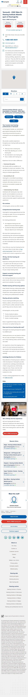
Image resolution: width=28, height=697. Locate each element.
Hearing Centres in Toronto (14, 589)
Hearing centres (14, 586)
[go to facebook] (9, 538)
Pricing (18, 116)
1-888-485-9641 (11, 40)
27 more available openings (13, 30)
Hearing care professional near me (14, 607)
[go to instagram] (18, 538)
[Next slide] (26, 500)
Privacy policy (14, 563)
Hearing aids (9, 116)
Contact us (14, 548)
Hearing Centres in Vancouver (14, 592)
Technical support (14, 531)
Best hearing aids (14, 582)
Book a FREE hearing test (10, 433)
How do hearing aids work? (10, 396)
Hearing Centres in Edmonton (14, 604)
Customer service (14, 551)
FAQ (14, 121)
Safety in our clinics (14, 560)
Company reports (14, 566)
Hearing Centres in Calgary (14, 601)
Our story (14, 545)
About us (14, 543)
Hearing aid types (14, 576)
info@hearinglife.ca (10, 43)
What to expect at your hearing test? (12, 389)
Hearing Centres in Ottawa (14, 598)
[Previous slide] (1, 500)
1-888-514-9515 (14, 517)
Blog (14, 557)
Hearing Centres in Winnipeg (14, 595)
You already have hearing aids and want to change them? (13, 392)
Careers (14, 554)
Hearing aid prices (14, 579)
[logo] (5, 2)
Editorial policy (14, 569)
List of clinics (14, 526)
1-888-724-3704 (9, 377)
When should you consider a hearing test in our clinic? (12, 385)
